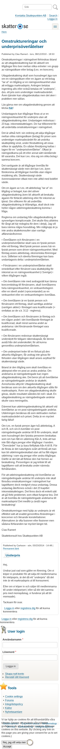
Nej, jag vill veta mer (14, 742)
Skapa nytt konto (14, 673)
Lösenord (8, 652)
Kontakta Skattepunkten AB (30, 15)
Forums (9, 700)
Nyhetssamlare (13, 711)
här (11, 108)
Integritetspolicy (14, 704)
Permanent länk (11, 548)
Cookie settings (14, 696)
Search (53, 15)
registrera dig (27, 608)
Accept (7, 746)
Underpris (13, 555)
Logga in (52, 19)
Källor (8, 708)
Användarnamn (12, 639)
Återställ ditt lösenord (17, 677)
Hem (4, 32)
